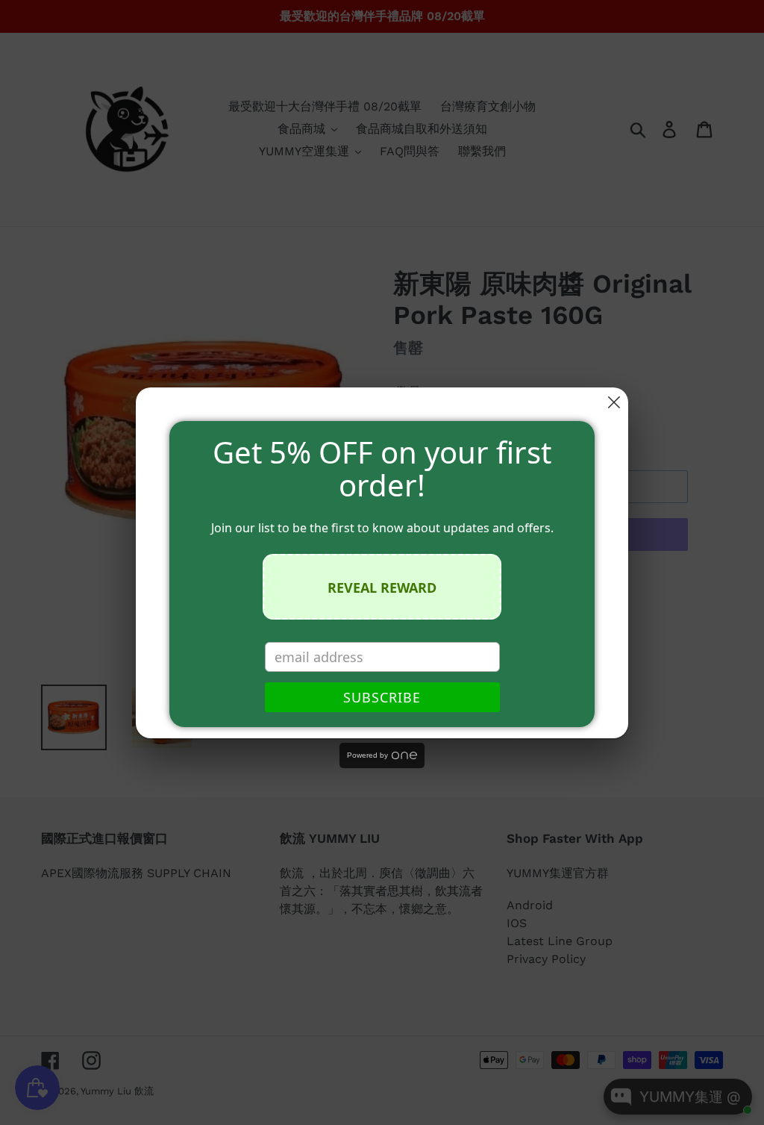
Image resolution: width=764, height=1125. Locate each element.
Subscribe (382, 697)
